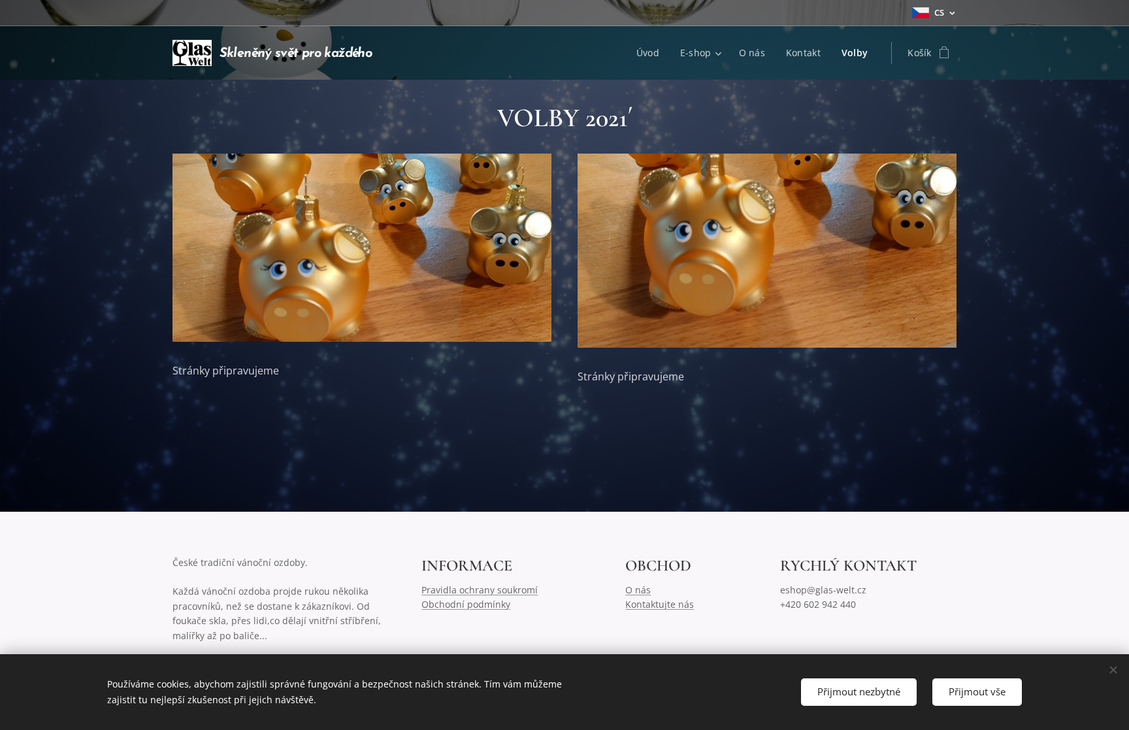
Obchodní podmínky (465, 604)
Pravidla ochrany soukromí (479, 590)
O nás (638, 590)
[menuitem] (651, 53)
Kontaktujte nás (659, 604)
